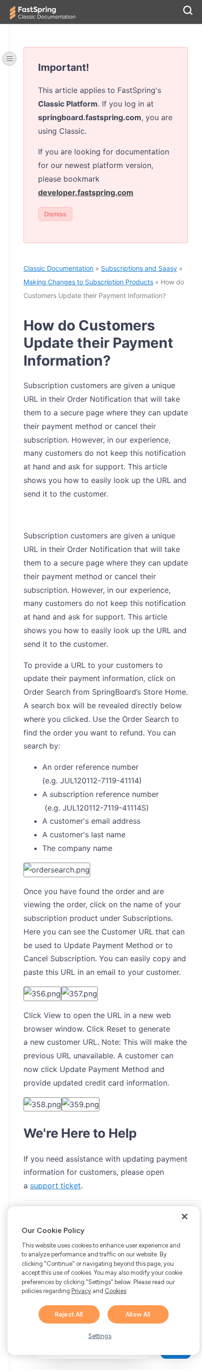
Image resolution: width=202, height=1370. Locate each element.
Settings (99, 1335)
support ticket (55, 1185)
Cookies (115, 1290)
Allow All (137, 1314)
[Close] (184, 1216)
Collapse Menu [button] (9, 59)
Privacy (81, 1290)
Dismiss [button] (55, 214)
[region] (104, 1280)
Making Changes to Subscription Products (88, 282)
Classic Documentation (58, 268)
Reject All (69, 1314)
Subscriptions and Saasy (139, 268)
